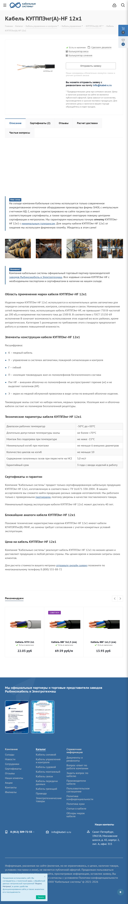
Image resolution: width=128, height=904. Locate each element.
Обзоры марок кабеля (75, 815)
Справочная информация (74, 751)
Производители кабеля (76, 782)
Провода (41, 793)
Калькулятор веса (78, 51)
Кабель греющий (46, 788)
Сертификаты (13, 768)
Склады (9, 754)
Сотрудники (12, 764)
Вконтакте (120, 892)
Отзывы (10, 773)
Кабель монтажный (48, 771)
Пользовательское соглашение (78, 790)
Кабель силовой (46, 754)
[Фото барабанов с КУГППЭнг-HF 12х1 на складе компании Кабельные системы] (49, 248)
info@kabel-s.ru (102, 85)
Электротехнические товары (49, 800)
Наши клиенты (14, 778)
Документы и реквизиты (74, 759)
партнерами (43, 497)
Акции (8, 782)
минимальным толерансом (38, 223)
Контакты (11, 787)
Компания (11, 749)
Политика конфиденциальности (79, 798)
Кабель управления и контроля (48, 761)
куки (30, 881)
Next (120, 599)
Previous (115, 599)
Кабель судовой (46, 767)
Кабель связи (44, 776)
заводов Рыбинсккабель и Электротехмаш (35, 277)
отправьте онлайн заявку (72, 565)
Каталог (41, 749)
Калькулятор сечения (80, 55)
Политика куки (75, 803)
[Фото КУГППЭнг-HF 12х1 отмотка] (79, 248)
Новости (10, 759)
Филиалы (11, 792)
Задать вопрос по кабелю (77, 774)
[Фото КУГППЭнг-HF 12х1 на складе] (110, 248)
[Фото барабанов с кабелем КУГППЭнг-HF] (18, 248)
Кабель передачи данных (47, 782)
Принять (41, 897)
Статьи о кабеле (76, 808)
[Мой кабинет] (114, 5)
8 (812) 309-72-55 (21, 831)
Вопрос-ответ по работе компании (77, 767)
